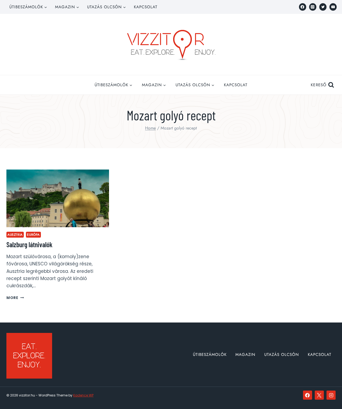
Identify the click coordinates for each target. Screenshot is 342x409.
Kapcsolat (145, 7)
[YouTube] (333, 6)
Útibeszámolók (210, 354)
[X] (319, 395)
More (15, 297)
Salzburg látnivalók (29, 244)
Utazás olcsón (281, 354)
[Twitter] (323, 6)
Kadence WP (83, 395)
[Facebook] (302, 6)
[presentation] (57, 198)
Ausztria (15, 234)
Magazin (245, 354)
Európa (33, 234)
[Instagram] (312, 6)
